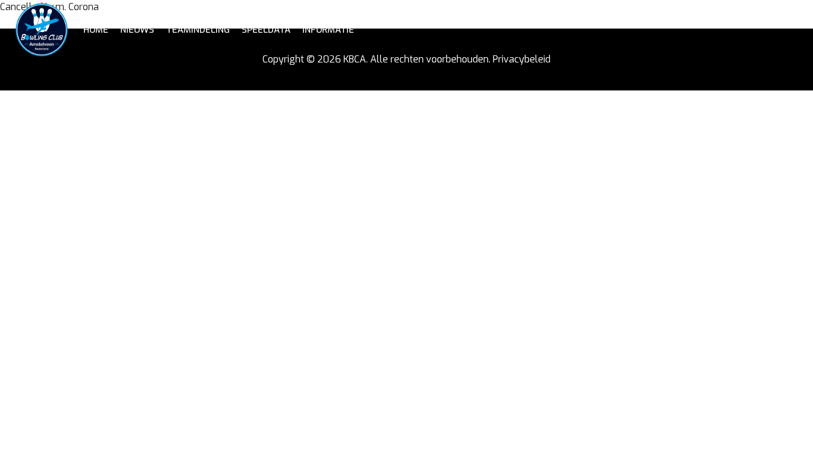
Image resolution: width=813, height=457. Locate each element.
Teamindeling (198, 30)
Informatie (328, 30)
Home (95, 30)
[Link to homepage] (41, 30)
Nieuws (137, 30)
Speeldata (266, 30)
